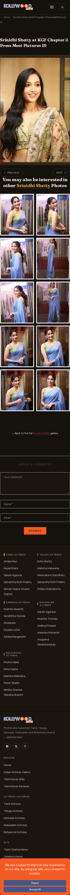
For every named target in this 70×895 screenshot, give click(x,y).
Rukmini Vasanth (14, 609)
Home (7, 17)
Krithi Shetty (44, 561)
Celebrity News (13, 856)
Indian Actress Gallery (17, 772)
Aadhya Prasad (46, 625)
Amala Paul (10, 561)
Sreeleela (9, 623)
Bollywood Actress (15, 832)
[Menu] (52, 7)
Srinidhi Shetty (33, 185)
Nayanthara (11, 568)
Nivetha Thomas (47, 618)
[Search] (62, 7)
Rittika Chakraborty (49, 589)
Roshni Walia (11, 662)
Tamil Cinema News (16, 849)
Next (59, 172)
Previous (13, 172)
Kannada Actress (14, 818)
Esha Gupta (11, 669)
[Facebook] (7, 746)
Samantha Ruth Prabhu (18, 582)
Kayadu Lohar (12, 629)
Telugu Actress (13, 810)
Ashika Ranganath (15, 636)
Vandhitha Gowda (14, 616)
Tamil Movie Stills (14, 779)
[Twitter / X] (16, 746)
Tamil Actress (12, 803)
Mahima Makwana (48, 568)
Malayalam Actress (15, 825)
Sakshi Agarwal (13, 575)
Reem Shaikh (11, 683)
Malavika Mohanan (48, 632)
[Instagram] (25, 746)
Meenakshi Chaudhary (51, 575)
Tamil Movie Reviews (16, 786)
